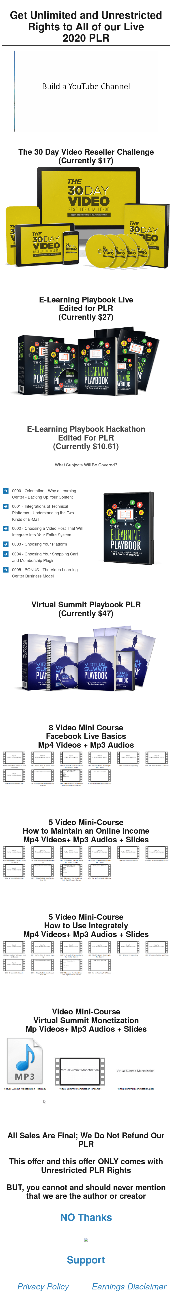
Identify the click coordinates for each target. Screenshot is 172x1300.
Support (86, 1259)
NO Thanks (86, 1217)
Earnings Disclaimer (129, 1286)
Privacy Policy (43, 1286)
